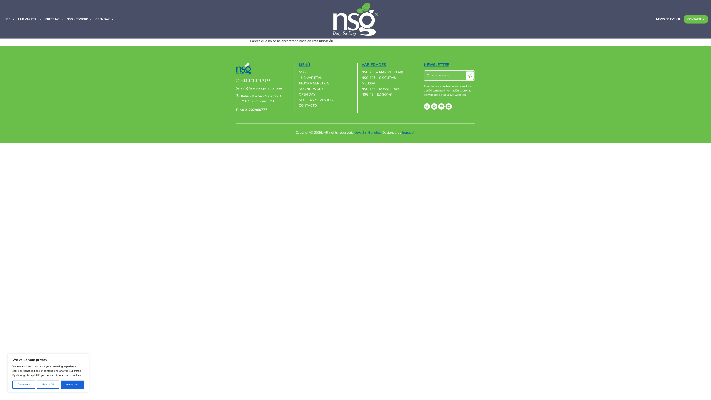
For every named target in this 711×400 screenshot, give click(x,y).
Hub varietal (28, 19)
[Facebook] (434, 106)
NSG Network (77, 19)
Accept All (72, 384)
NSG (8, 19)
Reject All (48, 384)
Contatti (694, 19)
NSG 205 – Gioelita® (379, 78)
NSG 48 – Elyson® (377, 94)
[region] (48, 373)
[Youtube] (441, 106)
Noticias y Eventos (316, 100)
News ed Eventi (668, 19)
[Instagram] (427, 106)
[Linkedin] (448, 106)
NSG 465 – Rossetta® (380, 89)
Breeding (52, 19)
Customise (24, 384)
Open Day (102, 19)
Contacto (308, 105)
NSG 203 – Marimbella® (382, 72)
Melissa (368, 83)
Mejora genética (314, 83)
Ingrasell (408, 132)
